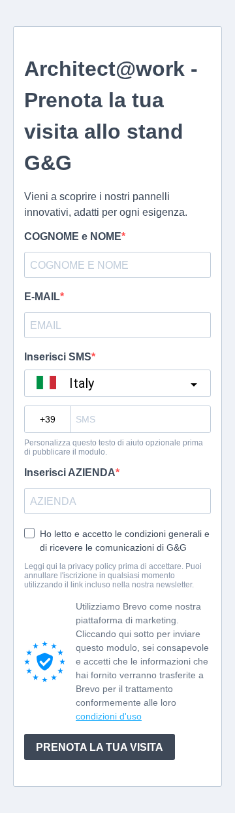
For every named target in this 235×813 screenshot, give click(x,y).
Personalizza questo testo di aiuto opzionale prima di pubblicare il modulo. (113, 447)
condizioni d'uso (109, 716)
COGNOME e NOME (72, 236)
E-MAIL (42, 296)
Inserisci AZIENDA (70, 472)
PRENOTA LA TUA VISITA (99, 747)
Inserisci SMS (57, 356)
